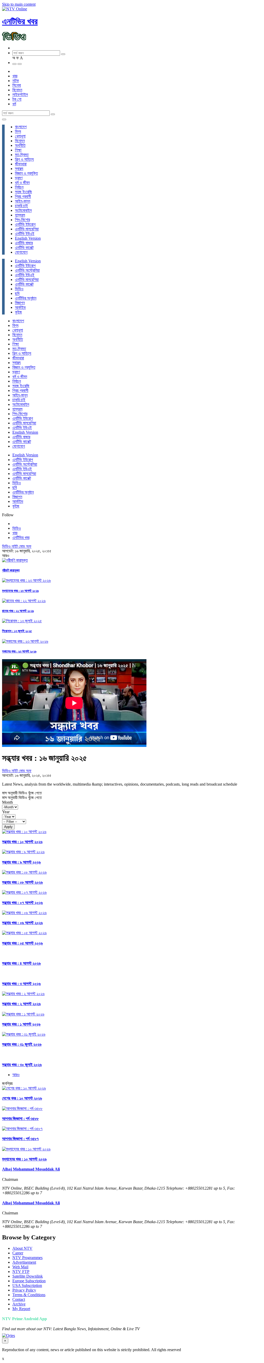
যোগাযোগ (21, 252)
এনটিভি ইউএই (24, 233)
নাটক (15, 80)
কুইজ (18, 312)
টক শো (16, 99)
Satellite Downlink (27, 1276)
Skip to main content (19, 4)
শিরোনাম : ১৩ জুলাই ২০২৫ (17, 631)
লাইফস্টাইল (20, 94)
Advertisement (24, 1262)
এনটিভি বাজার (24, 243)
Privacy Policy (24, 1290)
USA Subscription (27, 1285)
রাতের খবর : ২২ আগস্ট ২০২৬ (18, 611)
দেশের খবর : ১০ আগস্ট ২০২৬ (22, 1098)
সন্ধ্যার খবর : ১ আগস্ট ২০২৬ (21, 1024)
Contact (18, 1299)
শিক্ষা (18, 150)
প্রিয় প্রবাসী (23, 196)
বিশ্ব (18, 131)
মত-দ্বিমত (22, 154)
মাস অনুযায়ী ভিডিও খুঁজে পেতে (22, 793)
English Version (28, 238)
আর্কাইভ (20, 307)
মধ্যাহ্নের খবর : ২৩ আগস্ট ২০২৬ (20, 591)
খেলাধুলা (20, 136)
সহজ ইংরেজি (23, 192)
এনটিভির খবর (20, 21)
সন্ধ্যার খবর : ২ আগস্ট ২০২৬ (21, 1004)
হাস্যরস (20, 215)
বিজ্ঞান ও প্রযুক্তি (26, 173)
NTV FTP (20, 1271)
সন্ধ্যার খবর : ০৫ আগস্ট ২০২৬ (22, 943)
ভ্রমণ (18, 178)
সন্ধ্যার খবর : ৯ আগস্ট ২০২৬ (21, 862)
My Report (21, 1308)
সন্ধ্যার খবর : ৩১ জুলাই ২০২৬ (22, 1044)
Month (7, 802)
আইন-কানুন (22, 201)
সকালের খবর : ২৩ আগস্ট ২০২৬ (19, 651)
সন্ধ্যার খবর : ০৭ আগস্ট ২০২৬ (22, 902)
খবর (14, 76)
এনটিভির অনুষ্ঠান (25, 298)
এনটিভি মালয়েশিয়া (27, 229)
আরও (16, 1074)
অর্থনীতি (20, 145)
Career (17, 1253)
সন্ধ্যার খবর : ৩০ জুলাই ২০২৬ (22, 1064)
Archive (19, 1304)
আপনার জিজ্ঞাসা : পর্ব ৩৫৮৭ (20, 1138)
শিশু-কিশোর (22, 219)
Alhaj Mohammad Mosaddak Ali (31, 1169)
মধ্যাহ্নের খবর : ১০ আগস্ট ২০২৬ (24, 1159)
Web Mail (20, 1267)
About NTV (22, 1248)
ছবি (17, 293)
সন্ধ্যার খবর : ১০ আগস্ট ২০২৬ (22, 842)
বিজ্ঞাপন (20, 303)
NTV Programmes (27, 1257)
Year (6, 812)
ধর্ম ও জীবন (22, 182)
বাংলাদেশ (21, 127)
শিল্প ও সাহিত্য (24, 159)
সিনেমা (16, 85)
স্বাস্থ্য (19, 168)
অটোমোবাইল (23, 210)
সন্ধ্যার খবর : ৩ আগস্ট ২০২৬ (21, 983)
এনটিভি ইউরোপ (25, 224)
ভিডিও (19, 289)
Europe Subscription (29, 1281)
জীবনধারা (21, 164)
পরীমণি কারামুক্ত (11, 570)
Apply (8, 827)
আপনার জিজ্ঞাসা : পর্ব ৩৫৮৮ (20, 1118)
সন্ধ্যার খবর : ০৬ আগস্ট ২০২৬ (22, 923)
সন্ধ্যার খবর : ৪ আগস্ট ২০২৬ (21, 963)
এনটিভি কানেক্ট (24, 247)
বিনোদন (17, 90)
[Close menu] (4, 119)
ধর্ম (14, 104)
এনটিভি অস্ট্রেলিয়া (27, 270)
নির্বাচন (19, 187)
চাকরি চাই (21, 206)
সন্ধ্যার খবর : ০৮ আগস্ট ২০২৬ (22, 882)
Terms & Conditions (28, 1295)
